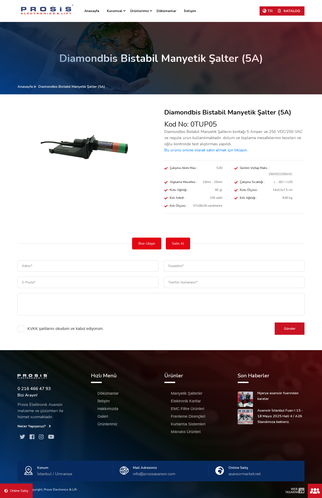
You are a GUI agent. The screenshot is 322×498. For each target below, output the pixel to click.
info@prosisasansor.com (154, 474)
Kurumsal (114, 11)
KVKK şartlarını (40, 328)
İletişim (190, 11)
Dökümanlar (166, 11)
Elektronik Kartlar (186, 401)
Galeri (102, 416)
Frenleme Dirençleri (188, 416)
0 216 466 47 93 (34, 389)
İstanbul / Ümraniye (54, 474)
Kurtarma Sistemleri (188, 424)
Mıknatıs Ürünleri (186, 432)
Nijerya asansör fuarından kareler (278, 396)
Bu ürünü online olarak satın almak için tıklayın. (206, 150)
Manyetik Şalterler (186, 393)
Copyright (35, 489)
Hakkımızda (107, 409)
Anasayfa (91, 11)
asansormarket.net (244, 474)
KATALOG (291, 11)
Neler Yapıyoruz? (32, 426)
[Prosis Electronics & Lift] (47, 9)
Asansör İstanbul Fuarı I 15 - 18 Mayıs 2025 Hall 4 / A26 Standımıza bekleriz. (280, 416)
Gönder (289, 328)
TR (269, 11)
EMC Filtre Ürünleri (187, 409)
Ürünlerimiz (139, 11)
